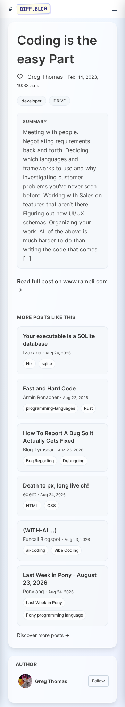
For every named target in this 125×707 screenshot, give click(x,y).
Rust (88, 408)
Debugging (73, 460)
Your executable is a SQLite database (59, 340)
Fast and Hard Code (49, 388)
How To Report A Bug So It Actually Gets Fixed (58, 437)
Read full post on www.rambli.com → (62, 285)
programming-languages (50, 408)
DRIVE (59, 100)
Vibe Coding (66, 550)
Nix (29, 363)
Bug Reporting (40, 460)
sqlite (47, 363)
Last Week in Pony (44, 602)
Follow (98, 680)
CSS (51, 505)
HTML (32, 505)
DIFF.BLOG (33, 8)
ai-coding (35, 550)
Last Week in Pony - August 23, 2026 (60, 578)
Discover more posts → (43, 635)
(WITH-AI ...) (40, 530)
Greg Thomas (45, 76)
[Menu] (114, 9)
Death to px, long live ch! (56, 485)
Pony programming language (54, 615)
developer (32, 100)
